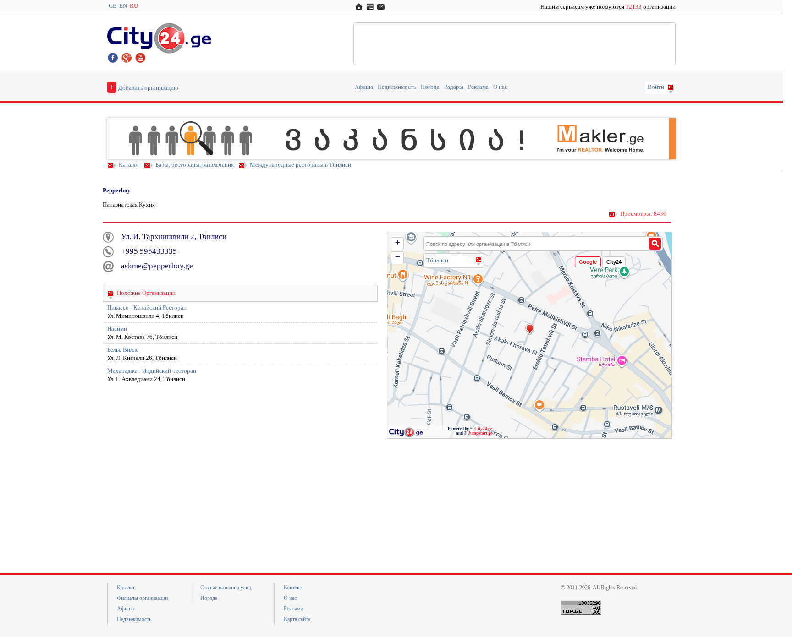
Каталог (129, 165)
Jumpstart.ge (480, 433)
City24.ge (483, 428)
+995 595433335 (149, 251)
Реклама (478, 87)
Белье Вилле (122, 350)
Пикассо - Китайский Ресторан (147, 308)
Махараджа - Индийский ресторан (151, 371)
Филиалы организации (142, 598)
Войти (656, 87)
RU (134, 6)
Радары (453, 87)
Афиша (364, 87)
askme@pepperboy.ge (157, 265)
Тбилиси (437, 260)
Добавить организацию (143, 87)
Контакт (293, 587)
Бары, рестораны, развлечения (194, 165)
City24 (614, 262)
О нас (500, 87)
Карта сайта (297, 619)
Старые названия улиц (225, 587)
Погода (430, 87)
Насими (117, 329)
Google (588, 262)
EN (123, 6)
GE (112, 6)
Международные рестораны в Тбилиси (300, 165)
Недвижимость (397, 87)
